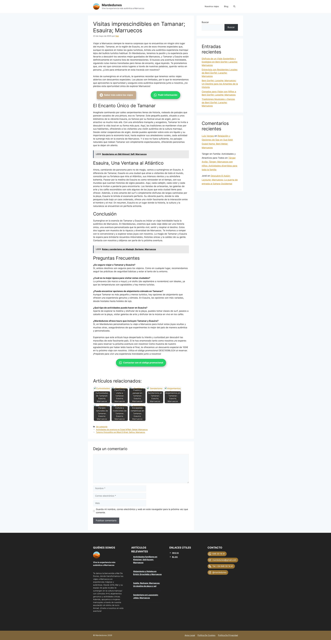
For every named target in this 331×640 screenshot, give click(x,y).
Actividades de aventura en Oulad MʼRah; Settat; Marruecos (122, 429)
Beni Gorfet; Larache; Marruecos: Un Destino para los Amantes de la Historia (220, 83)
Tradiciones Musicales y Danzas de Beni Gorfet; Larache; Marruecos (218, 102)
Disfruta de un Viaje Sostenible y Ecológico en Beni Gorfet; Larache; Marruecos (220, 62)
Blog (226, 6)
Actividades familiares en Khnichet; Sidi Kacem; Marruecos (145, 560)
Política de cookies (206, 635)
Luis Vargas (208, 136)
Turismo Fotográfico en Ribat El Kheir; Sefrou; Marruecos (120, 432)
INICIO (175, 553)
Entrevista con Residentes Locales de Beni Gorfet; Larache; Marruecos (219, 73)
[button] (234, 6)
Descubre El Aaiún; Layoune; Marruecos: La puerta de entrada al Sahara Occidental (220, 180)
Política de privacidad (228, 635)
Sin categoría (101, 427)
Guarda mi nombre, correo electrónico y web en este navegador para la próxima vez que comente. (142, 511)
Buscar (205, 22)
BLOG (175, 557)
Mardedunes (112, 5)
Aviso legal (190, 635)
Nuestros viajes (212, 6)
